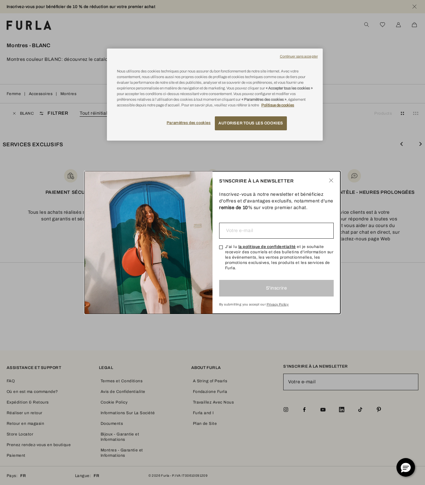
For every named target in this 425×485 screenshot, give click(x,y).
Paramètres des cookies (189, 123)
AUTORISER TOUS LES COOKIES (250, 123)
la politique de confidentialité (267, 246)
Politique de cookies (277, 105)
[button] (405, 467)
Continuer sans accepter (299, 56)
